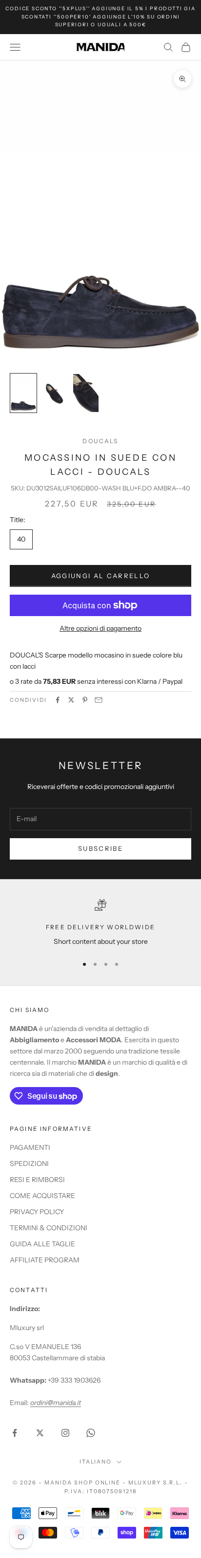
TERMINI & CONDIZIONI (48, 1227)
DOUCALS (100, 441)
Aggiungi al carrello (100, 576)
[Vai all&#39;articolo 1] (23, 393)
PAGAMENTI (30, 1147)
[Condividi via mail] (98, 700)
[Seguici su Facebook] (15, 1433)
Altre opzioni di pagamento (100, 628)
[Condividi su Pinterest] (85, 700)
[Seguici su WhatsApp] (91, 1433)
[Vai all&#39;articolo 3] (86, 393)
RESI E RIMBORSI (37, 1179)
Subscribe (100, 848)
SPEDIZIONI (29, 1163)
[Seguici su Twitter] (40, 1433)
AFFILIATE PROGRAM (45, 1260)
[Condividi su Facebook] (57, 700)
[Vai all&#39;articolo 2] (54, 393)
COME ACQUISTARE (42, 1195)
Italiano (96, 1461)
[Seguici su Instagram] (65, 1433)
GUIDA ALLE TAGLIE (42, 1243)
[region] (100, 923)
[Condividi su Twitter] (71, 700)
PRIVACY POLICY (37, 1211)
